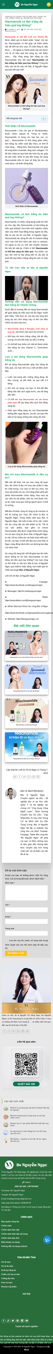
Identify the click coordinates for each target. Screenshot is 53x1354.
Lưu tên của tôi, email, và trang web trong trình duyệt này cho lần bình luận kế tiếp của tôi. (26, 944)
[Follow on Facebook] (4, 1031)
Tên (7, 905)
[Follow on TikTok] (9, 1031)
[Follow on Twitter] (13, 1031)
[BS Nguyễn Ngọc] (26, 4)
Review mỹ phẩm (9, 1287)
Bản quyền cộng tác (10, 1221)
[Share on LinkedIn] (38, 777)
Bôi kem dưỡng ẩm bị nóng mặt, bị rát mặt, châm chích (27, 1117)
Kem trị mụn (6, 1282)
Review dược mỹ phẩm (33, 18)
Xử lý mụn (6, 1262)
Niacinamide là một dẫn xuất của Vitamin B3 (26, 37)
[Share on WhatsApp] (15, 777)
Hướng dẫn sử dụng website (14, 1246)
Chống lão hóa (7, 1278)
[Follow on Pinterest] (18, 1031)
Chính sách (6, 1226)
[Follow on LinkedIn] (23, 1031)
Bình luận (10, 883)
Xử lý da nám (7, 1266)
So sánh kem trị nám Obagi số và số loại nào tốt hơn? (28, 1132)
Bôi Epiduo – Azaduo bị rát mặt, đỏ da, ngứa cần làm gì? (28, 1140)
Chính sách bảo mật (10, 1230)
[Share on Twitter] (24, 777)
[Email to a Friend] (29, 777)
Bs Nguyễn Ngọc (18, 1190)
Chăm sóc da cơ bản (13, 17)
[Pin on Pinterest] (33, 777)
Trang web (9, 928)
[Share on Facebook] (19, 777)
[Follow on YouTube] (27, 1031)
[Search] (49, 4)
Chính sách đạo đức (10, 1238)
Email (8, 917)
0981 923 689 (20, 1186)
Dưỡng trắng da (16, 18)
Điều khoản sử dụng (10, 1242)
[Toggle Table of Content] (42, 119)
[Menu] (3, 4)
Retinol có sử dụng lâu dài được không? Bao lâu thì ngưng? (30, 1109)
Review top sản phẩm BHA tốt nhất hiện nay (29, 1124)
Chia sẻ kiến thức (29, 17)
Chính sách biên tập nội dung (14, 1234)
